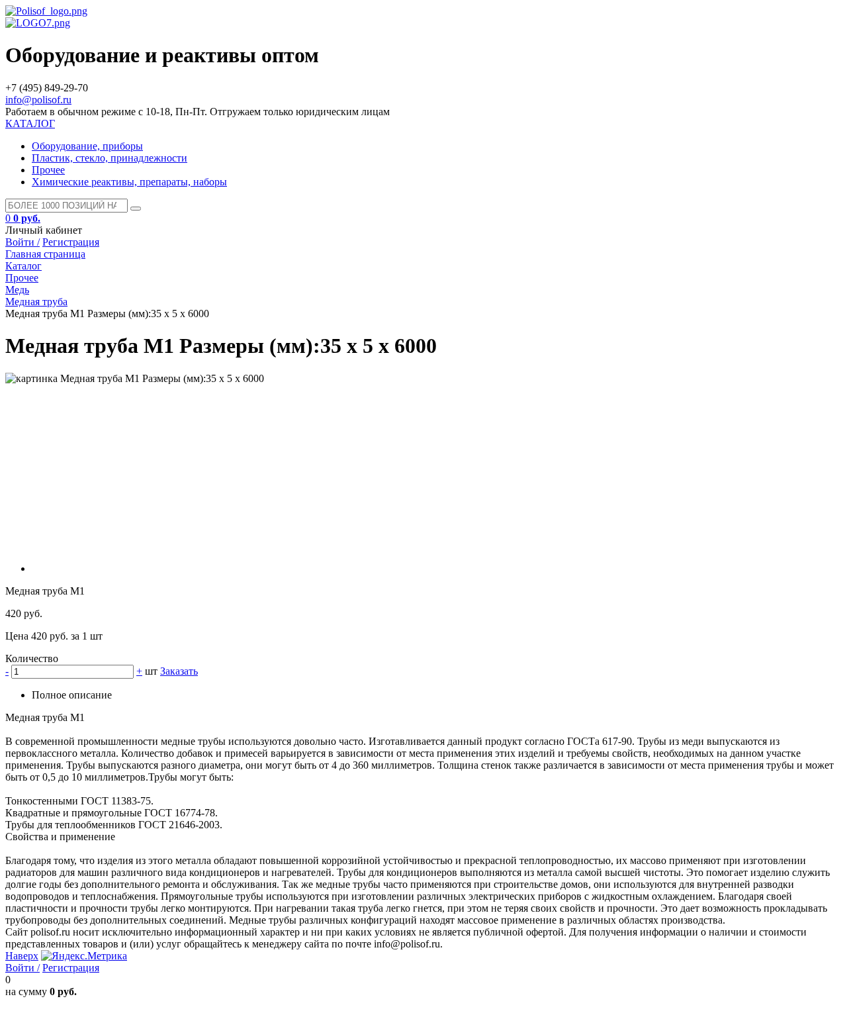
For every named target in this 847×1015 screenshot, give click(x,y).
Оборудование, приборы (87, 146)
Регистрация (70, 242)
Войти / (22, 242)
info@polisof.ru (38, 99)
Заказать (179, 671)
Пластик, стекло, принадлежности (109, 158)
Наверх (21, 955)
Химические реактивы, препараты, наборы (129, 181)
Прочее (48, 169)
